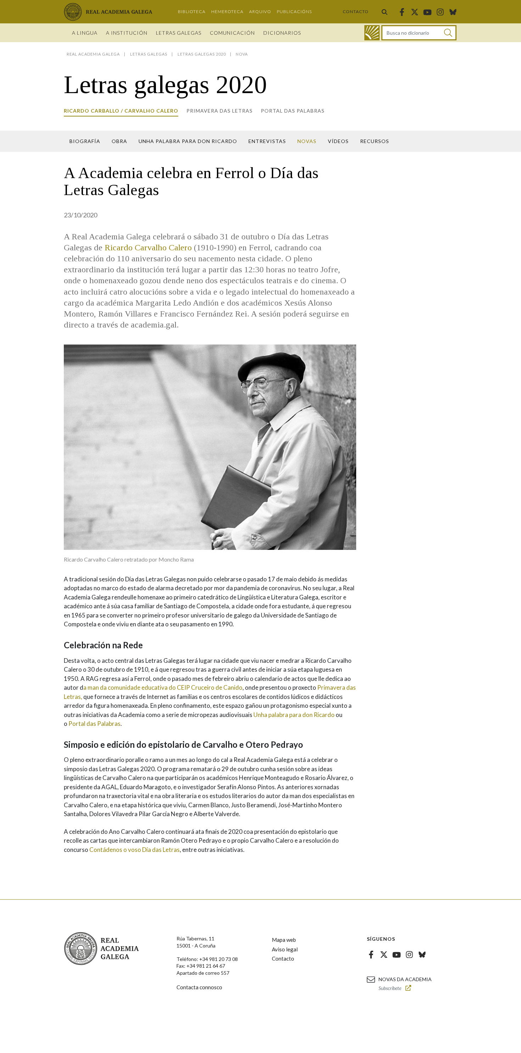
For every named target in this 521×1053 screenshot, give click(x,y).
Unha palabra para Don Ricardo (188, 141)
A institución (126, 33)
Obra (119, 141)
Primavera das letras (219, 111)
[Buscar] (384, 11)
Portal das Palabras (293, 111)
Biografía (84, 141)
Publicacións (294, 11)
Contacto (356, 11)
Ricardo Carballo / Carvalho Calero (121, 111)
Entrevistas (267, 141)
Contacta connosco (199, 987)
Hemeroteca (227, 11)
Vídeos (338, 141)
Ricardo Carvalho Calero (148, 247)
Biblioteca (192, 11)
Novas (306, 141)
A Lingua (84, 33)
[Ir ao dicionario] (372, 32)
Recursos (374, 141)
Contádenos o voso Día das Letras (134, 849)
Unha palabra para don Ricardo (294, 714)
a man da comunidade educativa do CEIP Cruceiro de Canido (162, 687)
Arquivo (260, 11)
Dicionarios (282, 33)
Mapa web (284, 940)
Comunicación (232, 33)
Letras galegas (178, 33)
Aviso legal (285, 949)
